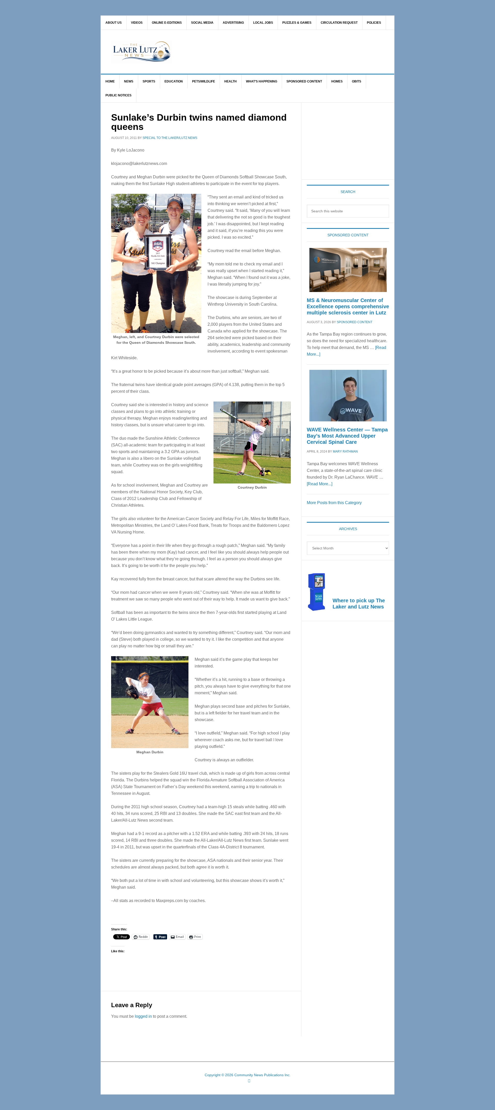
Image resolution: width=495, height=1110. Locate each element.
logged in (143, 1016)
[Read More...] (319, 484)
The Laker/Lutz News (260, 51)
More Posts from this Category (334, 502)
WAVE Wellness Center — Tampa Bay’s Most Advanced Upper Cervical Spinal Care (347, 436)
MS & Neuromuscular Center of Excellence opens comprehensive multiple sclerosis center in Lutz (348, 306)
